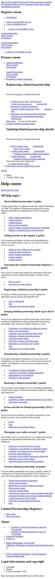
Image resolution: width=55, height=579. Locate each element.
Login (18, 22)
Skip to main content (9, 2)
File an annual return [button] (27, 146)
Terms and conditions (14, 536)
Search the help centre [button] (10, 190)
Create (16, 24)
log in (18, 94)
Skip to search (24, 2)
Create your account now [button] (29, 104)
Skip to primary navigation (41, 2)
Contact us (10, 539)
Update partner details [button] (27, 151)
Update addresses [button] (26, 156)
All (11, 17)
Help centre (11, 121)
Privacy (9, 569)
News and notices (13, 516)
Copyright (10, 567)
